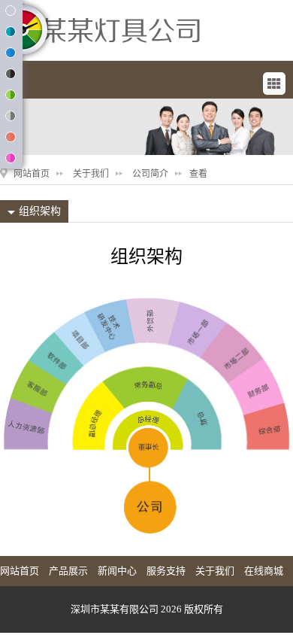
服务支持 (166, 570)
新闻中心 (117, 570)
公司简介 (150, 174)
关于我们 (91, 174)
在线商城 (263, 570)
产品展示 (68, 570)
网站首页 (32, 174)
